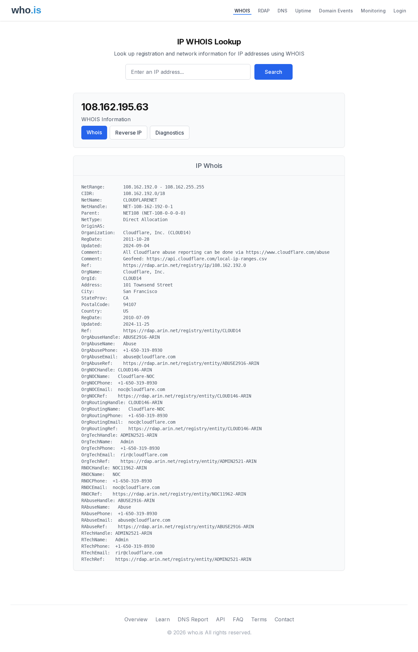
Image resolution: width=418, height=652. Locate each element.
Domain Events (336, 10)
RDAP (264, 10)
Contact (284, 619)
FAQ (238, 619)
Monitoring (373, 10)
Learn (162, 619)
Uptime (303, 10)
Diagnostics (169, 132)
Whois (94, 132)
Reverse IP (128, 132)
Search (273, 72)
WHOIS (242, 10)
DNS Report (193, 619)
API (220, 619)
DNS (282, 10)
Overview (136, 619)
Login (400, 10)
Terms (259, 619)
